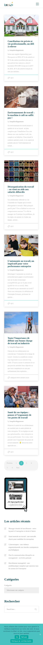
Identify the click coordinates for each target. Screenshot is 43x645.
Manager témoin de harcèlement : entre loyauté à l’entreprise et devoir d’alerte (22, 530)
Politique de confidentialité (22, 641)
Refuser (24, 637)
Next (17, 468)
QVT (12, 78)
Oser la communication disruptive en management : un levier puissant (21, 556)
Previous (9, 463)
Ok (17, 637)
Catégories (8, 585)
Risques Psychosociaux (20, 378)
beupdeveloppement (17, 50)
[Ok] (40, 634)
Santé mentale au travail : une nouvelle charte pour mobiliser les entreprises (22, 538)
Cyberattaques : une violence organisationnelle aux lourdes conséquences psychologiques (23, 547)
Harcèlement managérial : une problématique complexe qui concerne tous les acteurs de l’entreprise (23, 566)
